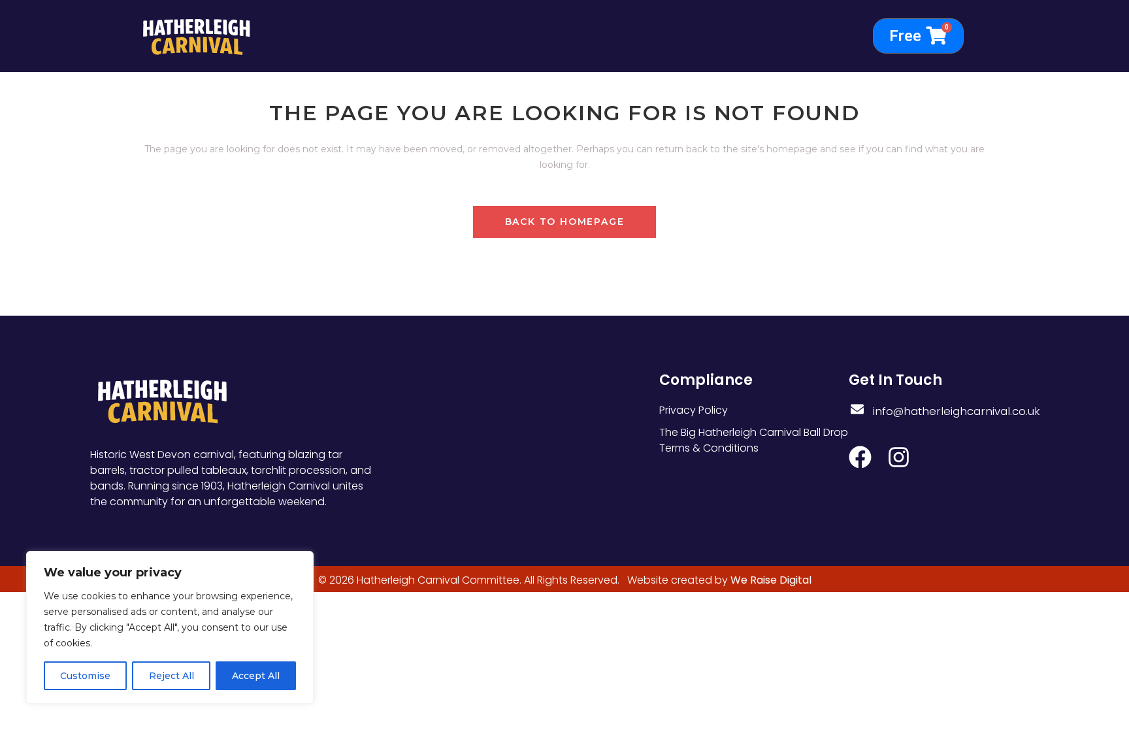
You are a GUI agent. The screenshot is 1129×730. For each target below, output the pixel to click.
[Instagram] (898, 457)
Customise (85, 676)
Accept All (256, 676)
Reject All (171, 676)
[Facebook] (860, 457)
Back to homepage (565, 221)
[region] (170, 627)
